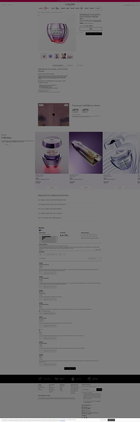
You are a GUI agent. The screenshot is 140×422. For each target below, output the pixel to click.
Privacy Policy (63, 420)
